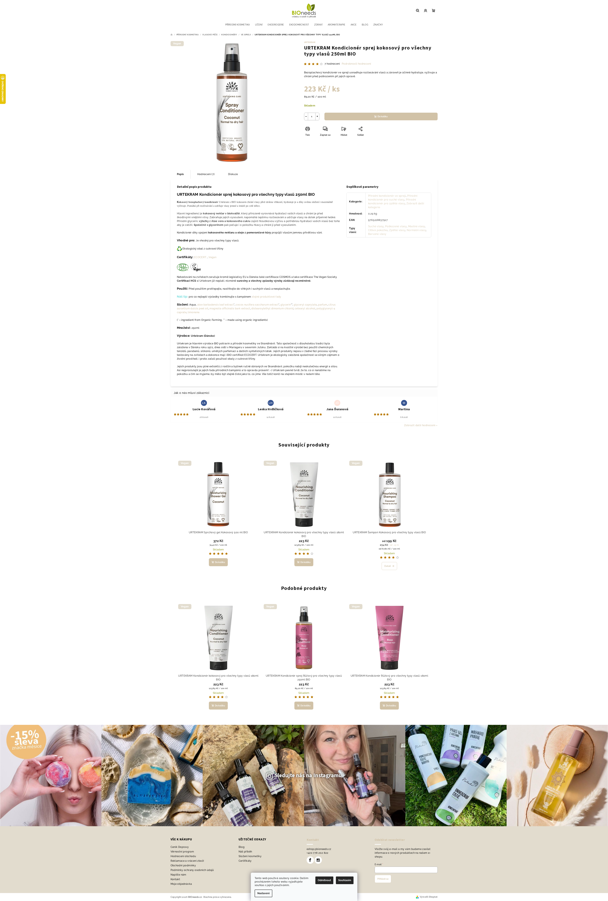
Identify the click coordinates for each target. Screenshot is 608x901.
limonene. (194, 312)
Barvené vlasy (377, 234)
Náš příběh (245, 851)
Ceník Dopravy (180, 846)
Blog (242, 846)
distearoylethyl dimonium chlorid (272, 308)
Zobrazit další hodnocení (419, 425)
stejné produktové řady (266, 296)
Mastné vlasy (416, 226)
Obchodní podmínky (183, 865)
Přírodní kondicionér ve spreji (387, 195)
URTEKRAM (309, 42)
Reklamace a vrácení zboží (187, 860)
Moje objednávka (181, 883)
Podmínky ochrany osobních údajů (192, 870)
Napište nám (178, 874)
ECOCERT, (200, 257)
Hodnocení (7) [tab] (206, 174)
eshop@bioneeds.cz (319, 849)
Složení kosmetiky (250, 856)
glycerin (286, 304)
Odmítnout (324, 880)
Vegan (212, 257)
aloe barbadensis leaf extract (215, 304)
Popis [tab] (180, 174)
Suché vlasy (376, 226)
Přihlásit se (382, 879)
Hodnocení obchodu (183, 856)
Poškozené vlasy (396, 226)
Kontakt (175, 879)
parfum (322, 304)
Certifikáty (245, 860)
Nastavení (263, 893)
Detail (387, 566)
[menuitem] (237, 24)
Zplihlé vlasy (397, 230)
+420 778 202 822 (317, 852)
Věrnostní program (182, 851)
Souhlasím (344, 880)
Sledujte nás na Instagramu (308, 775)
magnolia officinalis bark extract (230, 308)
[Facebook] (310, 860)
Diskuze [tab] (233, 174)
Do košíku (383, 116)
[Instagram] (318, 860)
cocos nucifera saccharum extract (257, 304)
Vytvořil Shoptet (428, 897)
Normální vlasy (416, 230)
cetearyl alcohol (304, 308)
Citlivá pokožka (378, 230)
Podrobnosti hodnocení (356, 63)
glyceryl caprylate (305, 304)
